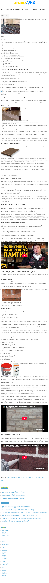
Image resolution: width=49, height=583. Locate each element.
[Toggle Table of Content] (6, 16)
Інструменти (4, 546)
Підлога (3, 561)
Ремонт (3, 566)
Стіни (3, 569)
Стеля (3, 10)
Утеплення (4, 572)
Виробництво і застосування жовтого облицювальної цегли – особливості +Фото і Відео (25, 477)
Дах (2, 536)
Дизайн (3, 541)
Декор (3, 539)
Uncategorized (5, 530)
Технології (4, 570)
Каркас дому (4, 550)
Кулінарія (4, 552)
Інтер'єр (3, 547)
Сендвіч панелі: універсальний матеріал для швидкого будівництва (16, 506)
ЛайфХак (3, 553)
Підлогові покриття (6, 563)
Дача (3, 538)
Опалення (4, 559)
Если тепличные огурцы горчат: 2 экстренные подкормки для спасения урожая (19, 517)
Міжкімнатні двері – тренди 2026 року (10, 507)
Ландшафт (4, 555)
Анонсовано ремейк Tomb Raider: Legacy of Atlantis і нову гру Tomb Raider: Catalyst (19, 515)
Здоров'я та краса (5, 544)
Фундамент (4, 575)
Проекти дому (5, 564)
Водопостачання (5, 535)
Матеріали (4, 556)
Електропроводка (5, 543)
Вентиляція (4, 532)
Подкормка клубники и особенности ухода (11, 523)
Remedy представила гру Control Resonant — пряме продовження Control (18, 509)
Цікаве (3, 576)
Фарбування (4, 573)
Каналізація (4, 549)
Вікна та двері (5, 533)
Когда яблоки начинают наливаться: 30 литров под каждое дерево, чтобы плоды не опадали (22, 518)
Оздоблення (4, 558)
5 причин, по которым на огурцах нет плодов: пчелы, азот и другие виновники (19, 520)
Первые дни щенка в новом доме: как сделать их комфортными (15, 521)
